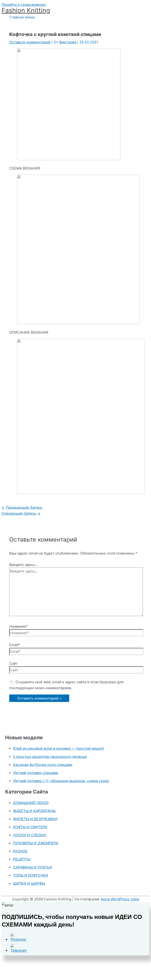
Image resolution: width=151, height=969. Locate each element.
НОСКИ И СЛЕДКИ (29, 835)
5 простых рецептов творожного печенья (50, 756)
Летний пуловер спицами (35, 773)
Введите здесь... (23, 564)
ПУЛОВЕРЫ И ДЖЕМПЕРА (35, 843)
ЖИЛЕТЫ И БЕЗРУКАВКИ (35, 819)
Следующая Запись (21, 513)
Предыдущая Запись (22, 507)
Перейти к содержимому (24, 4)
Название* (18, 626)
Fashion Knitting (26, 10)
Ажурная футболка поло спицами (42, 764)
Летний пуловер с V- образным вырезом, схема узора (61, 781)
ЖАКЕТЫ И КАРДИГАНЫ (34, 811)
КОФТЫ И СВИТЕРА (30, 827)
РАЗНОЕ (20, 851)
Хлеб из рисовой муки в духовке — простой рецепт (58, 748)
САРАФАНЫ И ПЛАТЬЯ (32, 867)
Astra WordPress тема (120, 899)
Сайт (13, 663)
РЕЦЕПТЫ (21, 859)
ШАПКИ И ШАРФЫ (29, 883)
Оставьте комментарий (29, 42)
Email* (14, 645)
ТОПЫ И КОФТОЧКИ (30, 875)
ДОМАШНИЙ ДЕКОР (31, 803)
